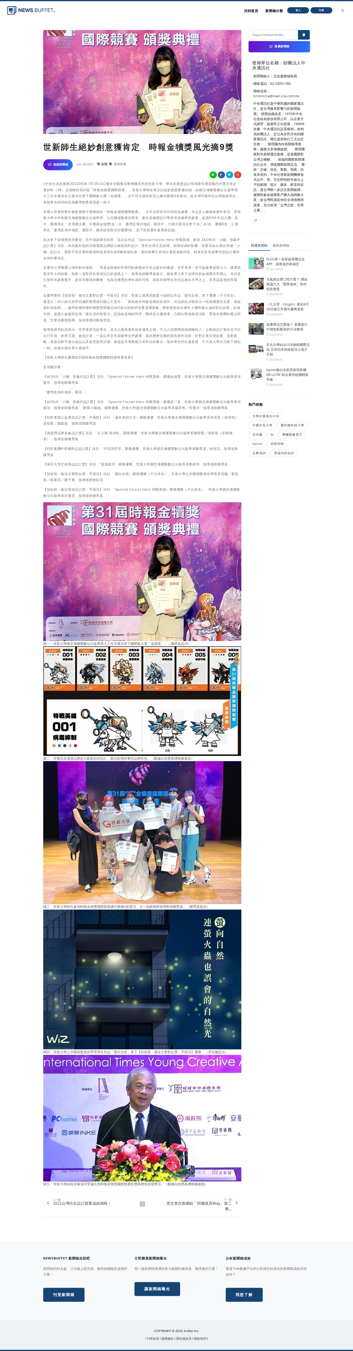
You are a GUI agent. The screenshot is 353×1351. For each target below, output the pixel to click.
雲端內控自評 (284, 453)
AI (272, 434)
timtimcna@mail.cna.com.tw (276, 96)
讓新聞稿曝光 (157, 1289)
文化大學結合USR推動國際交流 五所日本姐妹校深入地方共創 (288, 349)
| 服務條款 (167, 1338)
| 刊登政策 (152, 1338)
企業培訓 (259, 453)
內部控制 (277, 443)
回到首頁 (251, 10)
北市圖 (257, 434)
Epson (257, 443)
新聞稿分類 (274, 10)
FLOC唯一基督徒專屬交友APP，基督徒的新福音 (285, 261)
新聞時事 (119, 164)
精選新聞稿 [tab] (259, 245)
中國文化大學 (262, 425)
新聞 (104, 164)
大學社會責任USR (265, 416)
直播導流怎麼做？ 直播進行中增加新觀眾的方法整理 (287, 326)
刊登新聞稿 (64, 1294)
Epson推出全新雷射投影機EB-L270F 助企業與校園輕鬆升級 (287, 374)
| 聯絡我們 (199, 1338)
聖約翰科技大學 (292, 425)
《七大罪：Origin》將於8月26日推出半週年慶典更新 (287, 306)
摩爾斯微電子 (292, 434)
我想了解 (244, 1294)
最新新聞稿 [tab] (281, 245)
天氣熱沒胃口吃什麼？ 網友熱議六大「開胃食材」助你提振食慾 (287, 284)
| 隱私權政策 (183, 1338)
